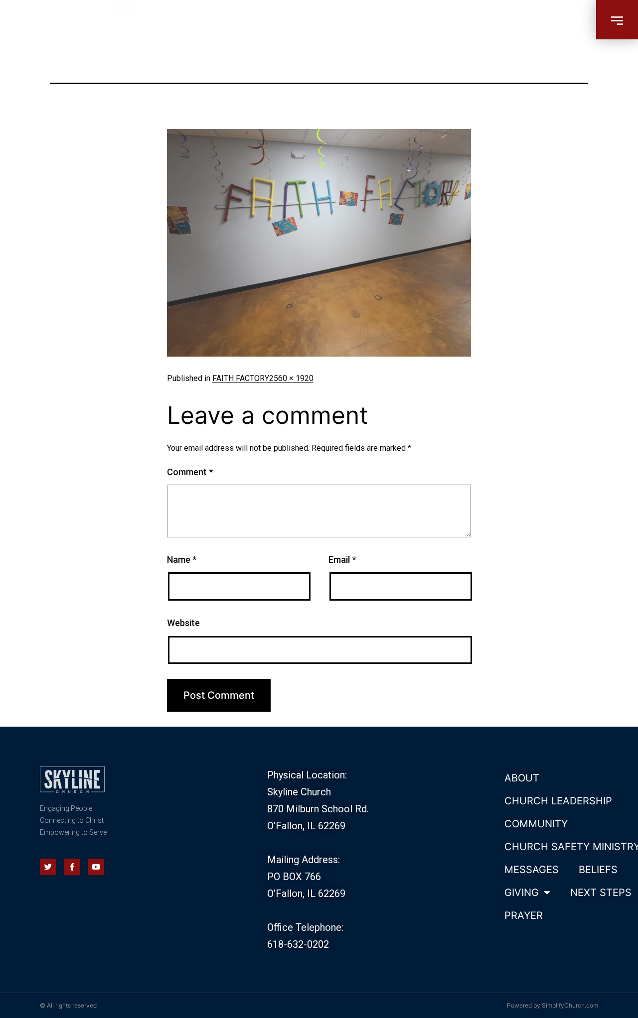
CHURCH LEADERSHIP (558, 801)
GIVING (521, 892)
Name (181, 559)
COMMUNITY (536, 824)
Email (342, 559)
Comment (190, 472)
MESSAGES (531, 870)
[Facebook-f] (72, 867)
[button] (617, 19)
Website (183, 623)
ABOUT (521, 778)
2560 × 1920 (291, 378)
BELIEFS (598, 870)
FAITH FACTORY (240, 378)
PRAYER (523, 915)
